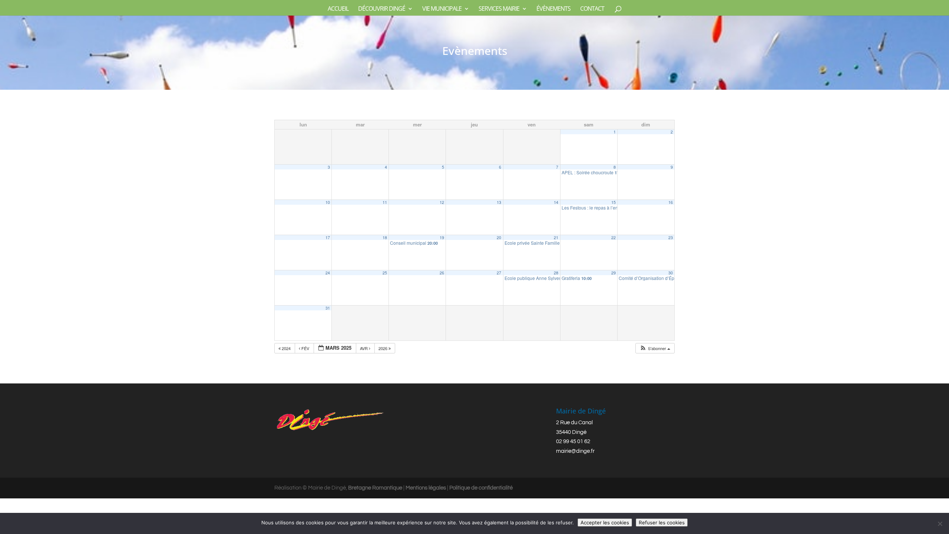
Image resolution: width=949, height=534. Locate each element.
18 (385, 237)
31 (327, 308)
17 (327, 237)
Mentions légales (426, 488)
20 (499, 237)
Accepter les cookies (605, 522)
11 (385, 202)
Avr (364, 348)
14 (556, 202)
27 (499, 273)
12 (442, 202)
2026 (383, 348)
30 (670, 273)
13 (499, 202)
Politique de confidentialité (481, 488)
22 (613, 237)
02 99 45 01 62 (573, 441)
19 (442, 237)
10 (327, 202)
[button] (655, 348)
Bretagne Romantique (375, 488)
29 (613, 273)
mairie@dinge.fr (575, 451)
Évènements (553, 9)
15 (613, 202)
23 (670, 237)
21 (556, 237)
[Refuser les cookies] (939, 523)
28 (556, 273)
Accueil (338, 9)
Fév (305, 348)
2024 (286, 348)
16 (670, 202)
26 (442, 273)
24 (327, 273)
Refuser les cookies (662, 522)
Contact (592, 9)
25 (385, 273)
